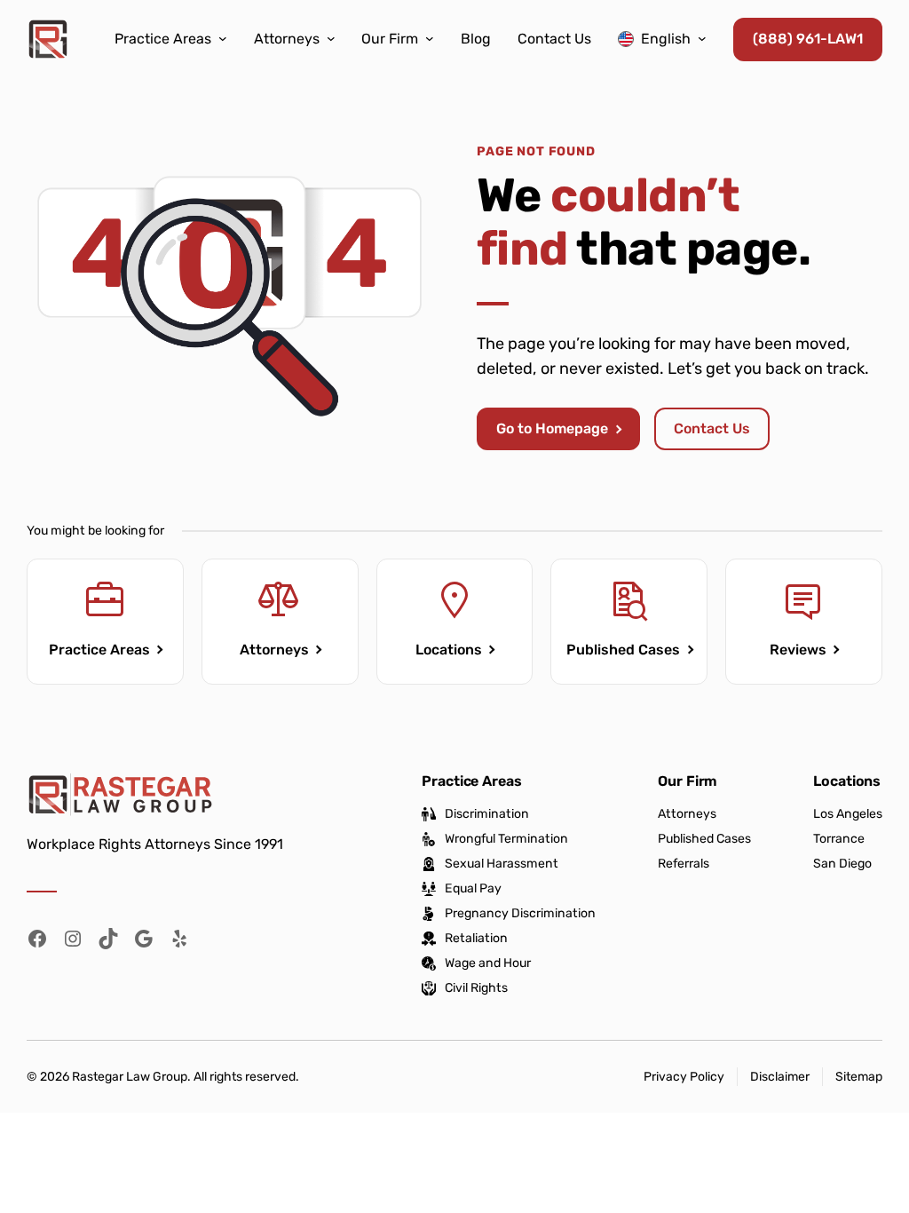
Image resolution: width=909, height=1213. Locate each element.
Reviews (798, 649)
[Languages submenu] (702, 38)
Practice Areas (99, 649)
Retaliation (476, 939)
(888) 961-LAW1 (808, 38)
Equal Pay (473, 889)
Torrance (839, 839)
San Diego (842, 864)
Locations (448, 649)
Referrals (683, 863)
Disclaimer (780, 1076)
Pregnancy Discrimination (520, 914)
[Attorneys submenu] (331, 38)
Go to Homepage (552, 428)
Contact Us (712, 428)
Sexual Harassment (501, 864)
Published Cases (623, 649)
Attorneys (274, 649)
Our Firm (687, 781)
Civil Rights (476, 988)
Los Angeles (847, 814)
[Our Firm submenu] (429, 38)
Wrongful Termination (506, 839)
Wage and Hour (488, 963)
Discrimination (487, 814)
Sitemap (858, 1076)
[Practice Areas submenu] (222, 38)
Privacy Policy (684, 1076)
